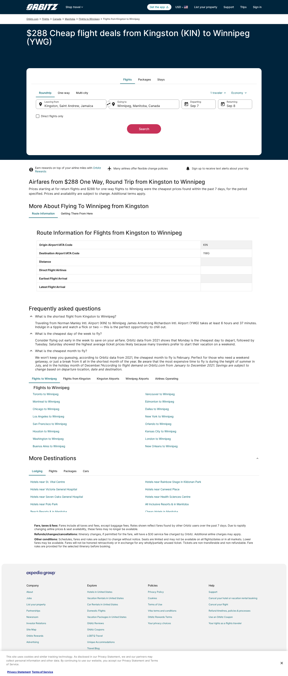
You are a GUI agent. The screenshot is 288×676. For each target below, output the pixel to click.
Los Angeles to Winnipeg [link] (48, 416)
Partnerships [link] (33, 610)
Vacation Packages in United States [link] (106, 616)
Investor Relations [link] (36, 623)
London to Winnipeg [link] (158, 438)
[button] (144, 458)
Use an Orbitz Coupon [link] (221, 616)
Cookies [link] (152, 598)
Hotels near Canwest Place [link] (162, 489)
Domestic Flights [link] (96, 610)
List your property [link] (36, 604)
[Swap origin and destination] (108, 104)
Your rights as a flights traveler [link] (225, 623)
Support (229, 7)
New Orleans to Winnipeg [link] (161, 446)
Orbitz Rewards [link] (34, 635)
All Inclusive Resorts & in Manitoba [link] (167, 504)
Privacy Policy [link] (156, 591)
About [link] (29, 591)
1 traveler (216, 92)
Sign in (257, 7)
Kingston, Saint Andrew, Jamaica (68, 106)
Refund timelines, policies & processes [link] (229, 610)
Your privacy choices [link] (159, 623)
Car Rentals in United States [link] (102, 604)
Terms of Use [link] (155, 604)
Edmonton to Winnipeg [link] (159, 401)
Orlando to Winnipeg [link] (158, 423)
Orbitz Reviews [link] (95, 623)
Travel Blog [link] (93, 648)
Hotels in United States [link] (99, 591)
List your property (205, 7)
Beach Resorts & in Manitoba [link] (48, 511)
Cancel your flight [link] (218, 604)
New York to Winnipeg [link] (159, 416)
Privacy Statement (19, 671)
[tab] (127, 79)
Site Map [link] (31, 629)
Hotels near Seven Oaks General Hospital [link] (56, 496)
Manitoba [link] (70, 18)
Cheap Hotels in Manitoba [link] (161, 511)
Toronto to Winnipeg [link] (46, 394)
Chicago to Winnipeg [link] (46, 409)
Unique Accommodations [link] (101, 642)
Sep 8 (231, 106)
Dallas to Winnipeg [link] (157, 409)
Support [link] (213, 591)
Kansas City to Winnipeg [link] (160, 431)
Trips (243, 7)
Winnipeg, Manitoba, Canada (138, 106)
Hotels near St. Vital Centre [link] (47, 481)
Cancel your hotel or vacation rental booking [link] (233, 598)
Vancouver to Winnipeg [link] (160, 394)
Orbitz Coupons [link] (95, 629)
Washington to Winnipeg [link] (48, 438)
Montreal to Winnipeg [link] (46, 401)
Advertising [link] (32, 642)
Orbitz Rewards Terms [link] (160, 616)
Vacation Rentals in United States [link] (105, 598)
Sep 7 (194, 106)
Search (144, 129)
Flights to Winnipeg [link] (89, 18)
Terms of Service (42, 671)
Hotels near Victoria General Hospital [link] (53, 489)
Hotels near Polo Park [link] (44, 504)
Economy (237, 92)
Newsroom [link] (32, 616)
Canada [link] (57, 18)
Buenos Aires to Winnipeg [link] (49, 446)
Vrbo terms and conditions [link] (162, 610)
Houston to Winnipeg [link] (46, 431)
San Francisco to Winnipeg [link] (50, 423)
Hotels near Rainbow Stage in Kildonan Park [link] (173, 481)
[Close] (281, 663)
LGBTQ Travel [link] (95, 635)
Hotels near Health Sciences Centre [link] (167, 496)
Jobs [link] (29, 598)
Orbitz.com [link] (32, 18)
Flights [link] (45, 18)
